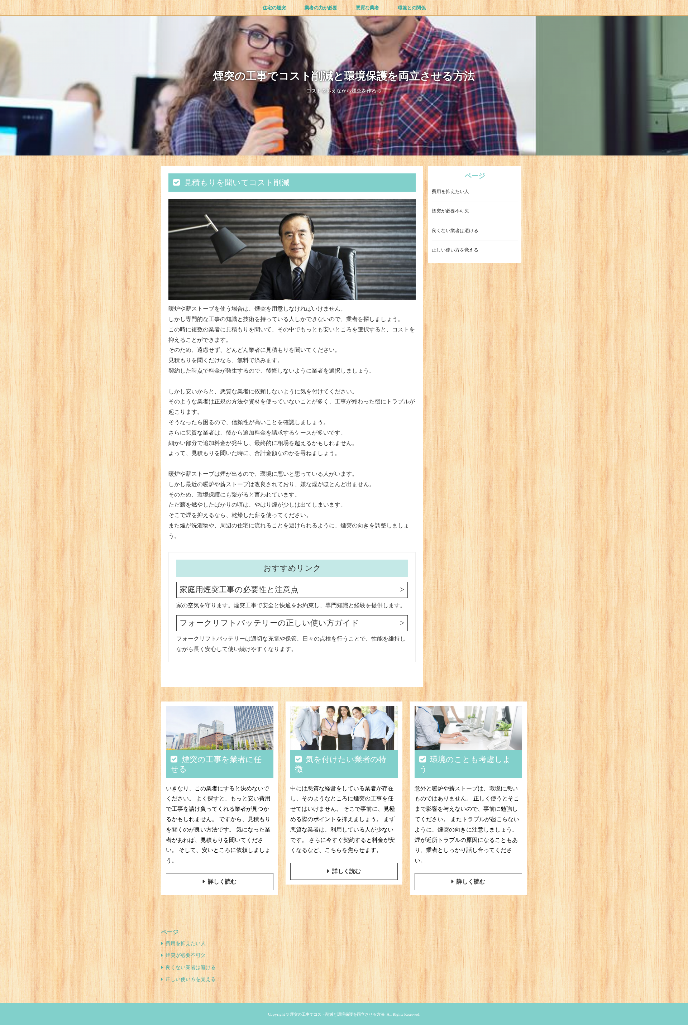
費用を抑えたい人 (450, 192)
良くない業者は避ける (455, 231)
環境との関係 (412, 7)
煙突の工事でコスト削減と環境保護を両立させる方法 (344, 76)
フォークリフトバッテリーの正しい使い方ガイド (269, 622)
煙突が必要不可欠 (450, 211)
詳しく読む (222, 881)
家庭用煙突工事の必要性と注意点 (239, 589)
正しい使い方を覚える (455, 250)
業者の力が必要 (321, 7)
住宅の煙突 (274, 7)
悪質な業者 (367, 7)
